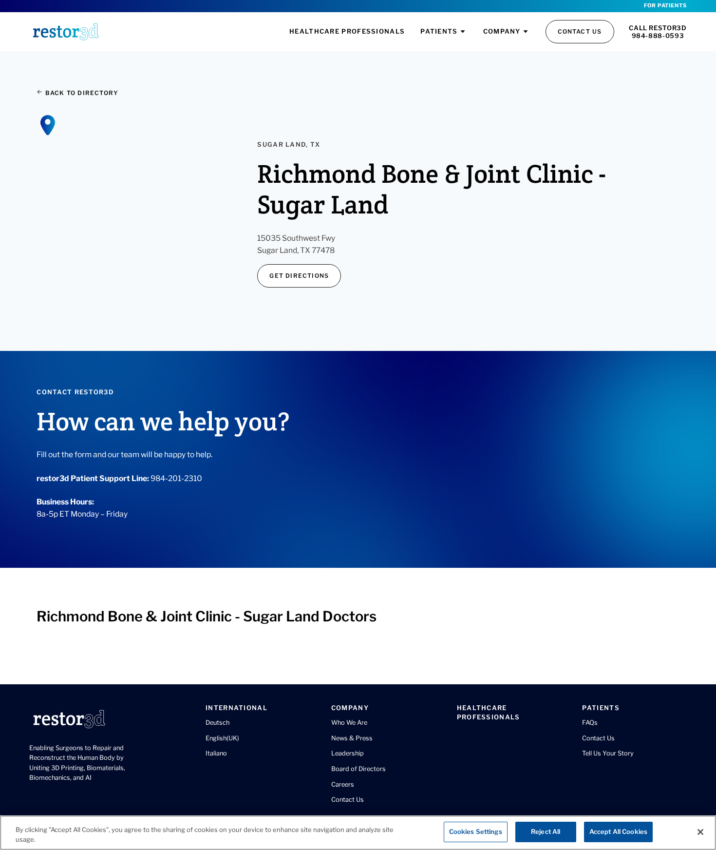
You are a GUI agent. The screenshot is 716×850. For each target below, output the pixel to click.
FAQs (590, 722)
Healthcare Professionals (347, 31)
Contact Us (580, 31)
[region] (358, 832)
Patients (438, 31)
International (236, 708)
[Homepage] (65, 31)
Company (502, 31)
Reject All (545, 831)
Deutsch (217, 722)
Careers (342, 784)
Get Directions (299, 275)
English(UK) (222, 738)
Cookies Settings (475, 831)
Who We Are (349, 722)
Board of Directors (358, 769)
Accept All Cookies (618, 831)
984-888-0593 (658, 35)
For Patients (665, 5)
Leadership (347, 753)
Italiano (216, 753)
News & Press (352, 738)
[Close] (700, 832)
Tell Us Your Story (608, 753)
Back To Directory (80, 93)
